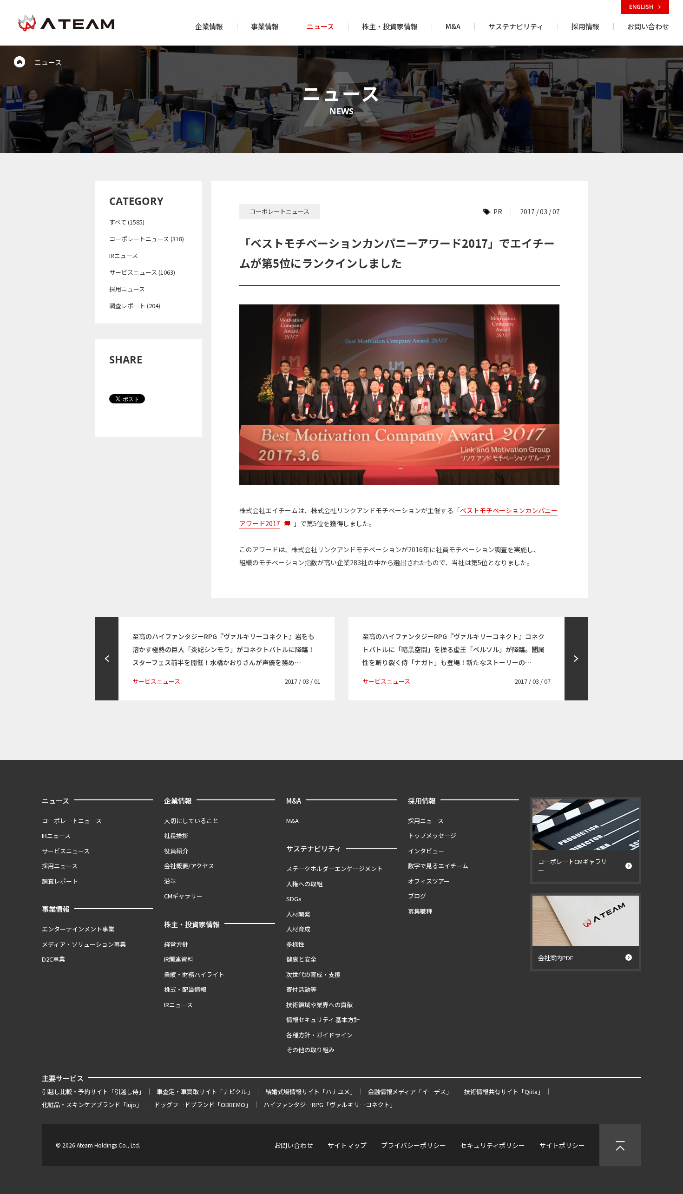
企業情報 (178, 800)
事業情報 (56, 909)
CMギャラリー (183, 895)
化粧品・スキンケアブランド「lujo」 (92, 1104)
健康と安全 (301, 959)
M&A (293, 800)
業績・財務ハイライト (194, 974)
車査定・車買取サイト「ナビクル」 (205, 1091)
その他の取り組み (310, 1049)
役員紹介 (176, 850)
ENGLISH (642, 7)
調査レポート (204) (134, 305)
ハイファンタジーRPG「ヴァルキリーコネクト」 (329, 1104)
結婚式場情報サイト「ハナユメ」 (310, 1091)
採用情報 (422, 800)
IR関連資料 (178, 959)
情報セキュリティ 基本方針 (323, 1019)
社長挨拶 (176, 835)
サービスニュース (66, 850)
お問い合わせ (293, 1145)
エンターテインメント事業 (78, 928)
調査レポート (60, 881)
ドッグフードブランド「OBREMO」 (202, 1104)
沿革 (170, 881)
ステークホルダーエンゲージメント (334, 868)
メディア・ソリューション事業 (84, 944)
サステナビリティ (314, 848)
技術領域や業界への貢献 (319, 1004)
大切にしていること (191, 820)
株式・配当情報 (185, 989)
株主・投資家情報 (192, 924)
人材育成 (298, 928)
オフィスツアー (429, 881)
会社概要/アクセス (189, 865)
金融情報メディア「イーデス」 (410, 1091)
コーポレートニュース (72, 820)
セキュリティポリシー (492, 1145)
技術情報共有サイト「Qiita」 (504, 1091)
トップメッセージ (432, 835)
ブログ (417, 895)
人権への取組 (304, 883)
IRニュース (123, 255)
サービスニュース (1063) (142, 272)
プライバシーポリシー (413, 1145)
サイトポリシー (562, 1145)
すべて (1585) (126, 222)
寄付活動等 (301, 989)
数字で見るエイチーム (438, 865)
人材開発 (298, 914)
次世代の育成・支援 (313, 974)
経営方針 (176, 944)
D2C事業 (53, 959)
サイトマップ (347, 1145)
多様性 (295, 944)
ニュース (55, 800)
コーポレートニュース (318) (146, 238)
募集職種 (420, 911)
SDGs (294, 898)
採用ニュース (127, 288)
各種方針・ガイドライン (319, 1034)
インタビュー (426, 850)
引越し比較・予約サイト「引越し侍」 (93, 1091)
